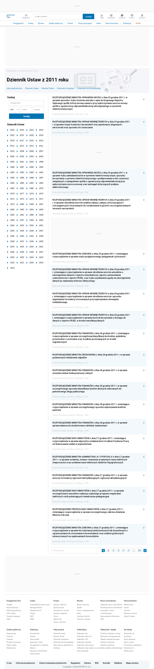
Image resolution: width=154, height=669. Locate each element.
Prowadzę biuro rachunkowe (111, 607)
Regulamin (75, 663)
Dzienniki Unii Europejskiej (89, 88)
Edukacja (127, 23)
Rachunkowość (12, 607)
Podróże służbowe (107, 642)
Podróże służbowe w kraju (110, 633)
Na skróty (128, 630)
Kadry (30, 23)
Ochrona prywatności (25, 663)
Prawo (70, 23)
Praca (56, 616)
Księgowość (18, 23)
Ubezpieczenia (35, 610)
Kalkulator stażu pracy (85, 645)
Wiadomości (128, 605)
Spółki (79, 607)
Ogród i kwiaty (129, 616)
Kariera (87, 663)
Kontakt (106, 663)
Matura (32, 648)
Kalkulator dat (82, 633)
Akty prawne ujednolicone (63, 645)
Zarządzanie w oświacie (39, 645)
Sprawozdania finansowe (109, 616)
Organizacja (11, 633)
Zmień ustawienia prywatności (53, 663)
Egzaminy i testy (36, 642)
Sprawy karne (59, 607)
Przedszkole (34, 633)
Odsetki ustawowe (107, 645)
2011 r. (36, 71)
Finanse (127, 610)
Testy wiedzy (35, 654)
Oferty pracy (128, 651)
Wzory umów (129, 642)
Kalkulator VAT (82, 639)
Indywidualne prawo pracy (40, 605)
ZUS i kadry (11, 613)
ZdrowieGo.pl (129, 633)
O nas (9, 663)
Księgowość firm (14, 601)
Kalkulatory (82, 630)
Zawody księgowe (13, 616)
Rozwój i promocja (14, 642)
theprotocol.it (129, 648)
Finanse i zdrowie (83, 619)
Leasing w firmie (83, 616)
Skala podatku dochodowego (111, 648)
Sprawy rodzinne (60, 605)
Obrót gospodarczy (14, 610)
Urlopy (32, 613)
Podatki (9, 605)
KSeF (138, 23)
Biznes (41, 23)
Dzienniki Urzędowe (65, 88)
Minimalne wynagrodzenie (110, 636)
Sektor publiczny (56, 23)
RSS (97, 663)
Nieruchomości (112, 23)
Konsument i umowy (61, 610)
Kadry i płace (11, 645)
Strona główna (12, 71)
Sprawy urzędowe (60, 613)
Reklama (118, 663)
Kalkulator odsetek (84, 642)
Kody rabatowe (129, 639)
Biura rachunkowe (108, 601)
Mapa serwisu (132, 663)
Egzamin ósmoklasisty (38, 651)
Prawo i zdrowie (60, 622)
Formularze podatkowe (132, 645)
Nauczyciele (34, 639)
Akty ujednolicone (14, 88)
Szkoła (32, 636)
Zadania (10, 639)
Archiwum (127, 636)
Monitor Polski (48, 88)
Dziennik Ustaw (26, 71)
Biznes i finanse (83, 605)
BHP (31, 616)
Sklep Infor (58, 619)
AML (102, 619)
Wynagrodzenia (36, 607)
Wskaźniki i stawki (108, 630)
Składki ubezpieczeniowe (109, 639)
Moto (99, 23)
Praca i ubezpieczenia (85, 610)
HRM (32, 619)
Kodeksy (57, 648)
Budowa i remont (130, 613)
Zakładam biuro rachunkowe (111, 605)
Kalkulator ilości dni (84, 636)
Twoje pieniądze (85, 23)
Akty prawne (59, 630)
